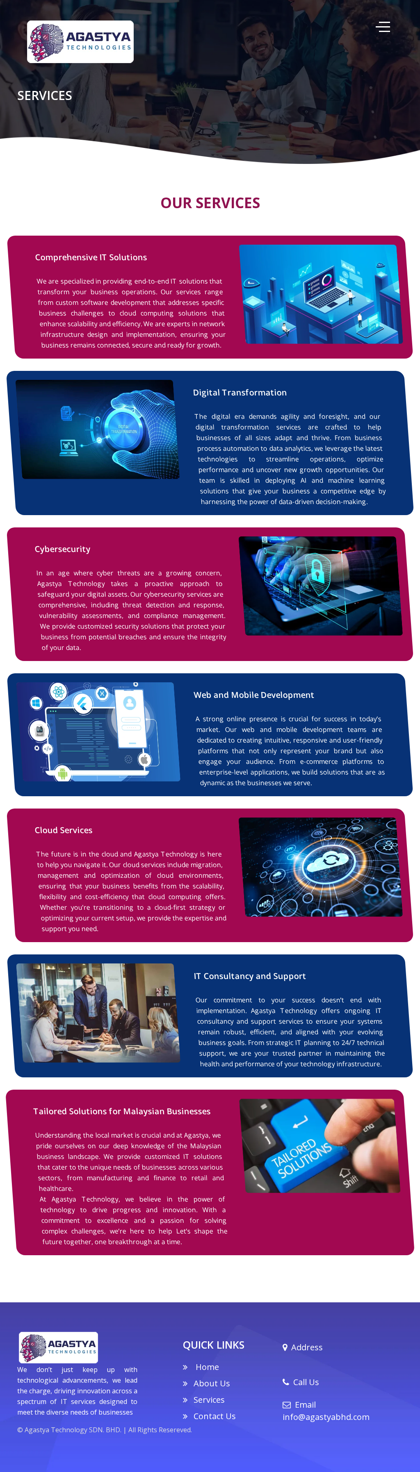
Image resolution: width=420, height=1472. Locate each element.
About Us (212, 1383)
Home (206, 1366)
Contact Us (215, 1416)
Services (209, 1399)
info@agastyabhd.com (326, 1416)
